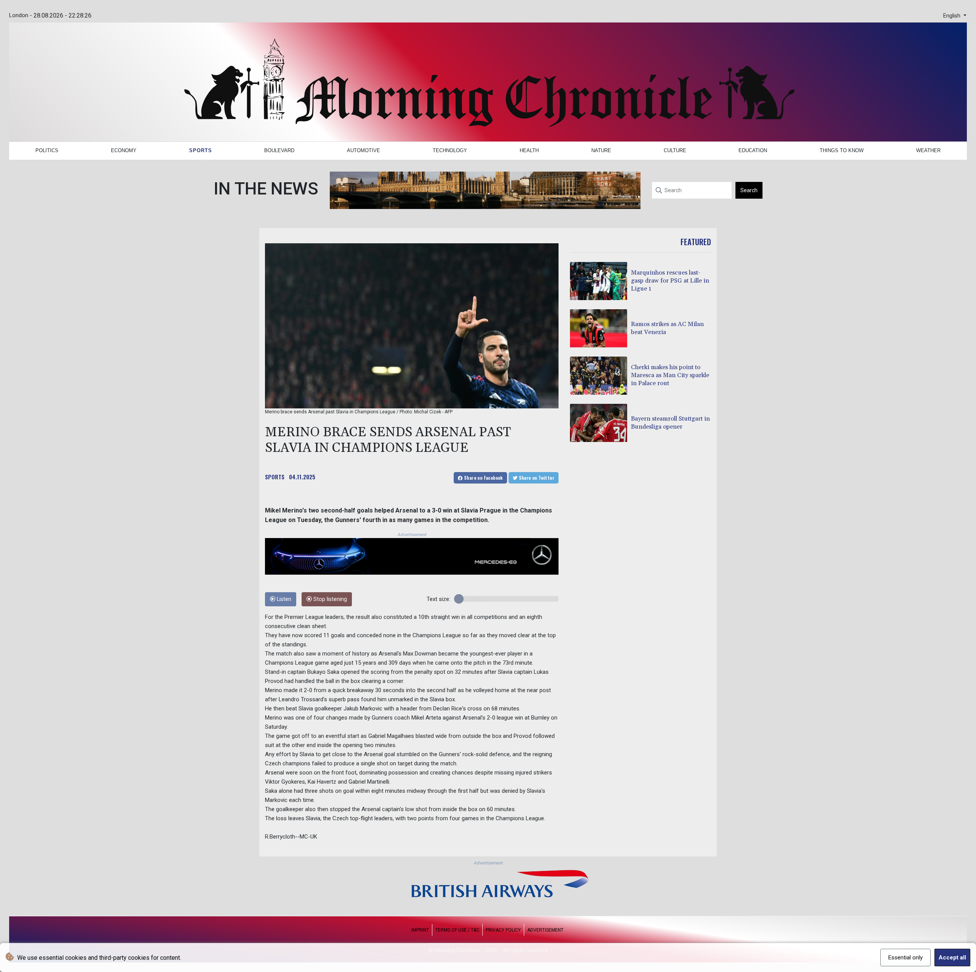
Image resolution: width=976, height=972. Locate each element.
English (952, 16)
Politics (46, 150)
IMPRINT (420, 930)
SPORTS (274, 476)
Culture (675, 150)
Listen (283, 599)
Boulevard (279, 150)
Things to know (842, 150)
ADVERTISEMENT (545, 930)
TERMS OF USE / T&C (457, 930)
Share (483, 477)
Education (752, 150)
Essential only (905, 957)
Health (529, 150)
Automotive (363, 150)
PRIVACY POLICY (503, 930)
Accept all (952, 957)
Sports (200, 150)
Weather (928, 150)
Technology (450, 150)
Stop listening (329, 599)
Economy (123, 150)
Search (749, 190)
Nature (601, 150)
